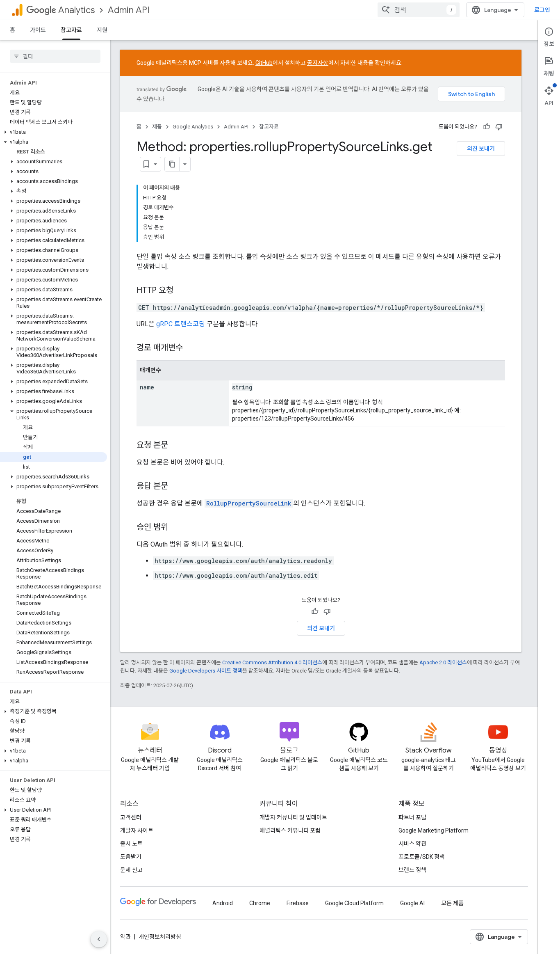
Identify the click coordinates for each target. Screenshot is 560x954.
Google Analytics (193, 127)
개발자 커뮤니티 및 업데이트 (293, 817)
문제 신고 (131, 870)
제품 (157, 127)
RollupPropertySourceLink (248, 503)
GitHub (264, 62)
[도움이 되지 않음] (499, 127)
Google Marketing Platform (433, 830)
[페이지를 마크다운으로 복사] (172, 164)
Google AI (412, 903)
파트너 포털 (412, 817)
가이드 (38, 30)
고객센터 (130, 817)
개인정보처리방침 (160, 936)
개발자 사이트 (136, 830)
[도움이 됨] (486, 127)
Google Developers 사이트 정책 (205, 671)
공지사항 (317, 62)
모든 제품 (452, 903)
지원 (102, 30)
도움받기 (130, 856)
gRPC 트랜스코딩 (180, 324)
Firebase (298, 903)
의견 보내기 (481, 148)
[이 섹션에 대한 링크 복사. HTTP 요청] (181, 291)
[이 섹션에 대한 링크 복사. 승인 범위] (176, 528)
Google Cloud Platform (354, 903)
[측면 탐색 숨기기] (99, 939)
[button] (53, 132)
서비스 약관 (412, 843)
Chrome (259, 903)
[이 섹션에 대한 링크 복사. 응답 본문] (176, 487)
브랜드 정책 (412, 870)
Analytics (76, 10)
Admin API (129, 10)
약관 (125, 936)
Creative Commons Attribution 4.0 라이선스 (272, 662)
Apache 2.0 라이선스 (443, 662)
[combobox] (419, 9)
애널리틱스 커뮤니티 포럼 (290, 830)
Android (222, 903)
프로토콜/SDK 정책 (421, 856)
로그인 (542, 10)
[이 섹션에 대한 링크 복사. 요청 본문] (176, 446)
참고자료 (71, 30)
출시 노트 (131, 843)
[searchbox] (55, 56)
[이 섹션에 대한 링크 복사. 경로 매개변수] (191, 348)
